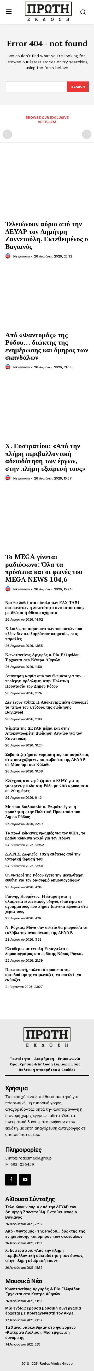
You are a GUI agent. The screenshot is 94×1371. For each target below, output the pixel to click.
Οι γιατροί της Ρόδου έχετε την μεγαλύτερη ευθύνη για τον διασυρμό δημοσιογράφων (44, 878)
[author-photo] (8, 256)
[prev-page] (7, 134)
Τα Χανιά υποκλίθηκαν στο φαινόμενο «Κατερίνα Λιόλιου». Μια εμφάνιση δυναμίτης (40, 1332)
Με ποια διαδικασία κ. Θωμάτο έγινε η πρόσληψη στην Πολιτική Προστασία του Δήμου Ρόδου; (42, 811)
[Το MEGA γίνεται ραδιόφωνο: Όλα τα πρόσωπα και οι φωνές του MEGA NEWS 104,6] (47, 518)
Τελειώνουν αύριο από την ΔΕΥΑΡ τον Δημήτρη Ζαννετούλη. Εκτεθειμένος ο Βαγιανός (46, 235)
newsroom (21, 256)
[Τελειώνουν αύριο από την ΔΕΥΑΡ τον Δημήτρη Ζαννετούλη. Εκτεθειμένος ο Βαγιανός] (47, 185)
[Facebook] (11, 1180)
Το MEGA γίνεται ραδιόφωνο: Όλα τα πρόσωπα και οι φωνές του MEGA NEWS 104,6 (44, 568)
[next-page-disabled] (86, 134)
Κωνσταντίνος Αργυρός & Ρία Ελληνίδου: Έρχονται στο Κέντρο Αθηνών (42, 657)
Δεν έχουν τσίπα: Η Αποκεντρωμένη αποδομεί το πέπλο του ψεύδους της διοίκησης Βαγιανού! (46, 707)
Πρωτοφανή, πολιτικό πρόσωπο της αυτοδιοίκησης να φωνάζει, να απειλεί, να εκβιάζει (43, 974)
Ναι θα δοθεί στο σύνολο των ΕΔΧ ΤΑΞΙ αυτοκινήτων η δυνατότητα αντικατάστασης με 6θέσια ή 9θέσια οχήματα (44, 607)
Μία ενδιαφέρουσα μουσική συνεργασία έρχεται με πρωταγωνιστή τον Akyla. (43, 1311)
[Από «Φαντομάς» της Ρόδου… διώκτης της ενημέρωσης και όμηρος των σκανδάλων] (47, 296)
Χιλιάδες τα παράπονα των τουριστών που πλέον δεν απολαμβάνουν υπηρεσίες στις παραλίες (43, 633)
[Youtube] (25, 1180)
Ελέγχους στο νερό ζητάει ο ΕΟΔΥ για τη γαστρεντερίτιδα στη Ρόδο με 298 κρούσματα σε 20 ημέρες (46, 785)
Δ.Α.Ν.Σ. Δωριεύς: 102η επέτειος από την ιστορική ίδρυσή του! (42, 857)
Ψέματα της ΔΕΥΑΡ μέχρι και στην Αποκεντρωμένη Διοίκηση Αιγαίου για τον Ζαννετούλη (43, 733)
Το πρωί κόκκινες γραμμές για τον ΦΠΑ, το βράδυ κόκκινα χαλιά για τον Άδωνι (45, 836)
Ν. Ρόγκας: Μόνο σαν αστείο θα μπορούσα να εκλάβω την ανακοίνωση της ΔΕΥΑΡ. (46, 930)
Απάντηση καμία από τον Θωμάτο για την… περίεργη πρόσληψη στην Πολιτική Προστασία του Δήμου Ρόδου (45, 680)
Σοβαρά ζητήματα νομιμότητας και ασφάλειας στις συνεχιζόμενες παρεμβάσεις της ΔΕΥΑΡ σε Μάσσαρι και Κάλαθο (47, 759)
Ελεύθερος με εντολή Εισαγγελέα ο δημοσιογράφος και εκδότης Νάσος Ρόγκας (44, 951)
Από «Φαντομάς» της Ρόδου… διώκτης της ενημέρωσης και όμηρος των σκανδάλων (46, 346)
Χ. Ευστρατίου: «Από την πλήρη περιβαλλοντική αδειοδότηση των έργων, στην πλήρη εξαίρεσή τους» (45, 457)
